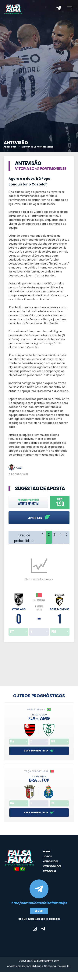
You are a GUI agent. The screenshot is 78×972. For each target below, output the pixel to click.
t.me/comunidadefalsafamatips (39, 903)
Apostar (35, 518)
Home (46, 851)
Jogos (47, 856)
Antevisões (10, 146)
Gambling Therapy (55, 966)
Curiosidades (52, 866)
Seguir (39, 910)
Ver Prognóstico (36, 750)
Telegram (49, 871)
